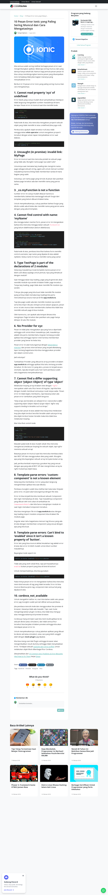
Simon (38, 656)
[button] (96, 6)
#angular (35, 668)
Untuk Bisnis (25, 2)
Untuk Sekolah (36, 2)
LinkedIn (41, 665)
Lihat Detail (81, 65)
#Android (21, 668)
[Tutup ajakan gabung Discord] (23, 876)
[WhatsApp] (103, 890)
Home (16, 16)
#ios (40, 668)
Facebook (24, 665)
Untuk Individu (14, 2)
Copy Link (50, 665)
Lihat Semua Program (84, 45)
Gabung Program (86, 34)
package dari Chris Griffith (43, 646)
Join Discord (8, 890)
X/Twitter (33, 665)
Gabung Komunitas (81, 132)
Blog (21, 16)
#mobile (28, 668)
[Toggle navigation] (96, 6)
